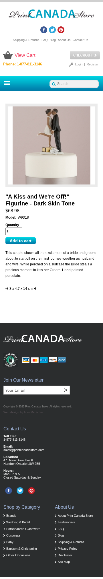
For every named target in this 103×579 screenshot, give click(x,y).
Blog (53, 40)
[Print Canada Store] (51, 15)
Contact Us (80, 40)
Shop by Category (21, 507)
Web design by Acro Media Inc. (23, 412)
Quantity (12, 225)
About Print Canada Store (75, 515)
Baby (9, 542)
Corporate (13, 535)
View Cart (25, 55)
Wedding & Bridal (18, 522)
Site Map (64, 562)
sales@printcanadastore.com (23, 450)
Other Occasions (18, 555)
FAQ (44, 40)
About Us (64, 40)
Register (92, 64)
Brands (11, 515)
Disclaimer (65, 555)
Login (78, 64)
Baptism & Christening (21, 548)
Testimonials (66, 522)
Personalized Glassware (23, 529)
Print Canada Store (36, 406)
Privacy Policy (68, 548)
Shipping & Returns (26, 40)
